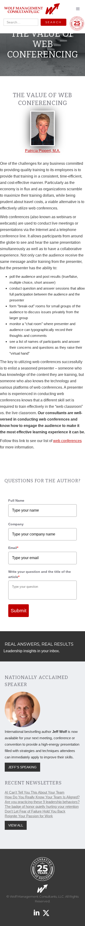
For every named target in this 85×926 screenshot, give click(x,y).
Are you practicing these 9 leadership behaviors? (42, 802)
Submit (18, 610)
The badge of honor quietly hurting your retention (42, 806)
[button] (78, 9)
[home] (30, 9)
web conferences (67, 441)
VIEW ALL (15, 825)
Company (16, 524)
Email (13, 548)
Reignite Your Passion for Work (29, 816)
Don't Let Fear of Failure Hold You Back (35, 811)
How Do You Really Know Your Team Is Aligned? (42, 797)
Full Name (16, 500)
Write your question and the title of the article (39, 574)
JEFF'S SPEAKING (22, 767)
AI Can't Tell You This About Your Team (34, 792)
